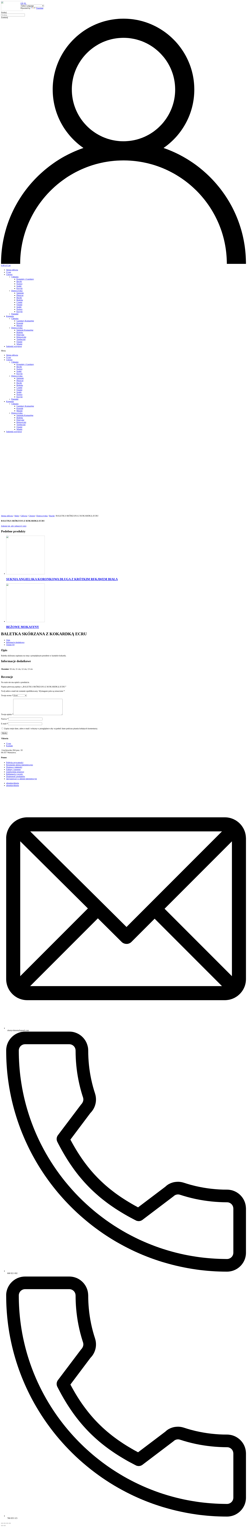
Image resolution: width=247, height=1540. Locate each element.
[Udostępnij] (5, 1523)
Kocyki (19, 288)
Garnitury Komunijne (25, 321)
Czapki (19, 302)
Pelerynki (20, 335)
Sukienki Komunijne (24, 330)
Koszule (19, 323)
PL (25, 3)
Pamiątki (14, 314)
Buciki (19, 281)
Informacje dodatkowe (15, 642)
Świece (19, 284)
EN (22, 3)
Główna (24, 516)
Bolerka (19, 300)
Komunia (10, 316)
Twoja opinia (7, 714)
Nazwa (4, 719)
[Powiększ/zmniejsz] (10, 1523)
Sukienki (20, 293)
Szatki (18, 286)
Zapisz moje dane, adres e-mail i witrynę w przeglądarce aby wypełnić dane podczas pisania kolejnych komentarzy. (51, 728)
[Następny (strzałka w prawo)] (5, 1525)
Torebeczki (20, 339)
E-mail (4, 724)
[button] (123, 351)
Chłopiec (15, 277)
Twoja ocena (7, 695)
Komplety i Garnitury (25, 279)
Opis (8, 640)
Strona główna (12, 270)
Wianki (19, 344)
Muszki (19, 325)
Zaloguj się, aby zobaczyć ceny (14, 526)
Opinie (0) (10, 645)
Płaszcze (19, 295)
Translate (39, 8)
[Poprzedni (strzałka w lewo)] (2, 1525)
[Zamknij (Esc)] (2, 1523)
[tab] (126, 640)
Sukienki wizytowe (14, 346)
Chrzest (9, 274)
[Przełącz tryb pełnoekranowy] (7, 1523)
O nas (8, 272)
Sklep (16, 516)
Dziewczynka (17, 291)
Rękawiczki (21, 337)
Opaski (19, 305)
